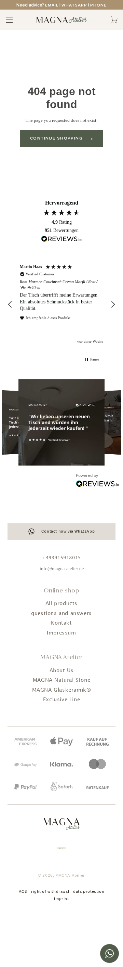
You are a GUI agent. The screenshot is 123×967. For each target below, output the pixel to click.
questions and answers (61, 613)
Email (51, 5)
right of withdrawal (50, 891)
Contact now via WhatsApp (68, 531)
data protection (88, 891)
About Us (62, 670)
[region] (61, 304)
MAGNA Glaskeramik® (61, 690)
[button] (10, 304)
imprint (61, 899)
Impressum (61, 633)
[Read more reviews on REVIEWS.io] (61, 240)
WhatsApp (74, 5)
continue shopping (56, 138)
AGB (23, 891)
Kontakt (61, 623)
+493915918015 (61, 558)
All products (61, 603)
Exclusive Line (61, 699)
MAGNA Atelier (70, 875)
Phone (98, 5)
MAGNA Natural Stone (61, 680)
